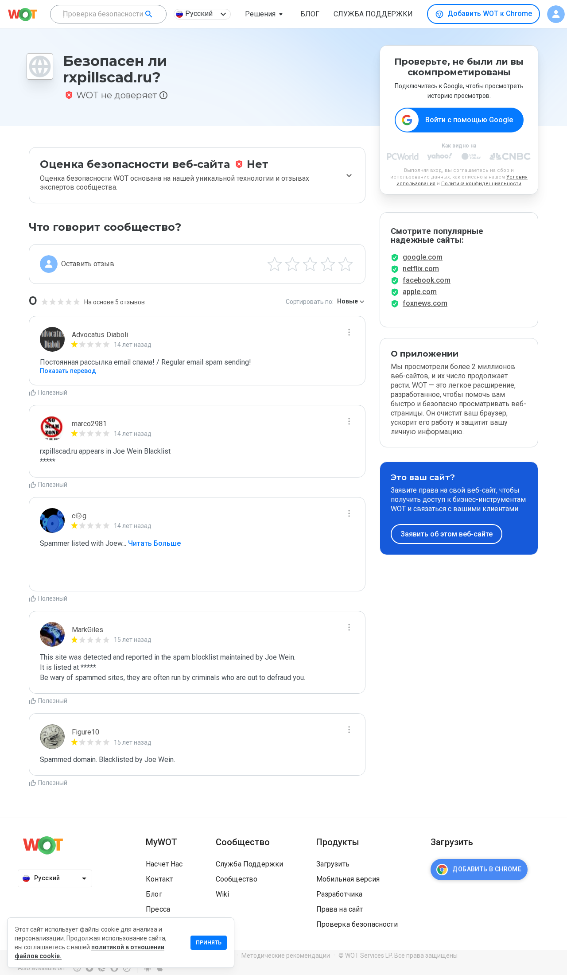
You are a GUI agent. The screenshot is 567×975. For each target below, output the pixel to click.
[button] (265, 14)
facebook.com (426, 280)
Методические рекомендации (285, 955)
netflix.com (421, 268)
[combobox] (108, 14)
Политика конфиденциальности (481, 183)
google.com (423, 257)
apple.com (420, 291)
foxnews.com (425, 303)
